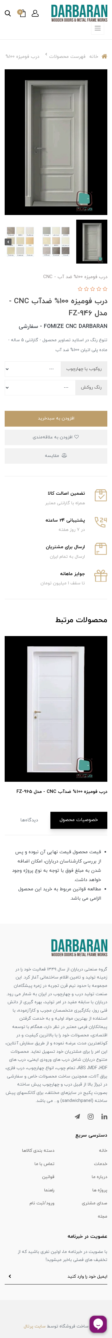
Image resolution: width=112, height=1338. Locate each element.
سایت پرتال (35, 1326)
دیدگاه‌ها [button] (29, 820)
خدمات (100, 1164)
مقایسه (52, 456)
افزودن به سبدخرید (56, 418)
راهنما (49, 1190)
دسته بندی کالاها (38, 1151)
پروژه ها (99, 1190)
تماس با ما (44, 1164)
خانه (103, 1151)
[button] (35, 13)
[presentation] (103, 242)
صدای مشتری (94, 1203)
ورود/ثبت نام (42, 1203)
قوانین (48, 1177)
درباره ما (99, 1177)
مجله (102, 1217)
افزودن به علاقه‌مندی (53, 437)
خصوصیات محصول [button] (79, 820)
